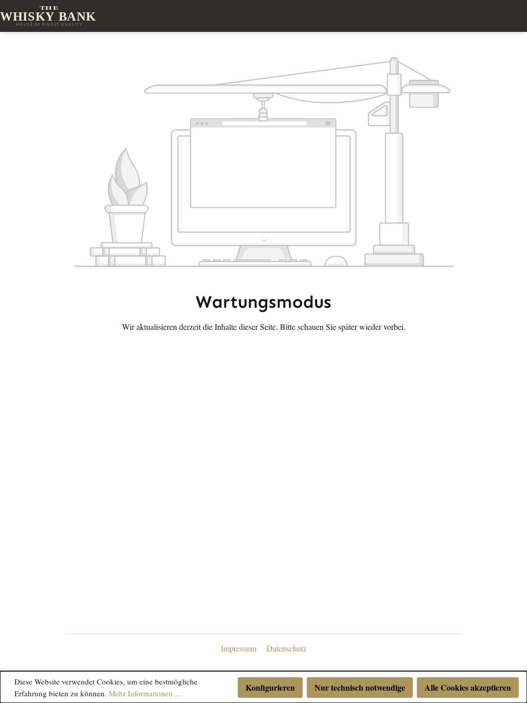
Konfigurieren (270, 687)
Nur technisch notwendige (359, 687)
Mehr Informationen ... (145, 693)
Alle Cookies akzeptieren (468, 687)
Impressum (239, 648)
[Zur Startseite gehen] (49, 16)
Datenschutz (287, 648)
